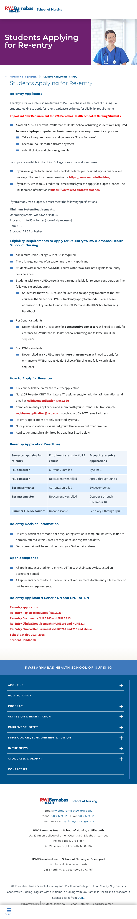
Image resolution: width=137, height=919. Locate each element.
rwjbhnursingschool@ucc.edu (73, 810)
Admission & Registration (23, 76)
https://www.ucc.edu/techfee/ (89, 177)
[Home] (34, 9)
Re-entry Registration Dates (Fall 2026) (36, 613)
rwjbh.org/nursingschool (78, 821)
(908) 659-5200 (60, 816)
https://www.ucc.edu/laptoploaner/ (75, 190)
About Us (16, 685)
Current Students (23, 727)
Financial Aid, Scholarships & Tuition (39, 737)
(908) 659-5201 (87, 816)
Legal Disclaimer (102, 904)
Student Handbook (23, 640)
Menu (9, 914)
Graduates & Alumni (25, 758)
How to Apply (19, 695)
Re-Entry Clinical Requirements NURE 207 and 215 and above (51, 629)
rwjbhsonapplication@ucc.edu (48, 400)
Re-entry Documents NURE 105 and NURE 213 (40, 618)
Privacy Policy (30, 904)
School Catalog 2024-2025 (27, 634)
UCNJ (80, 898)
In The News (18, 748)
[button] (121, 685)
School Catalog (79, 904)
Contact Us (17, 769)
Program (15, 706)
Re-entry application (24, 607)
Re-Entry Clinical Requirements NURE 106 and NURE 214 (47, 623)
